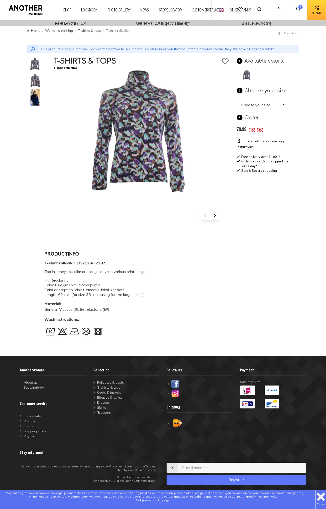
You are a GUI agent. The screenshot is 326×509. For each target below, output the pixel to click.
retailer (317, 12)
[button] (263, 105)
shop (67, 10)
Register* (236, 479)
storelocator (170, 10)
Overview (290, 33)
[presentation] (205, 215)
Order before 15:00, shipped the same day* (163, 23)
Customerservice (206, 10)
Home (35, 30)
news (144, 10)
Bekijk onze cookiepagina (154, 500)
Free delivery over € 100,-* (70, 23)
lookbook (89, 10)
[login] (278, 10)
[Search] (259, 10)
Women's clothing (59, 30)
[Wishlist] (240, 10)
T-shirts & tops (89, 30)
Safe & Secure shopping (256, 23)
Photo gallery (119, 10)
